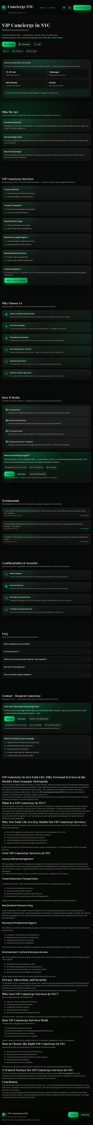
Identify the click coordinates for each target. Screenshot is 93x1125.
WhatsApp (26, 44)
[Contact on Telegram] (63, 7)
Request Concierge (82, 8)
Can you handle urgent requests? (17, 674)
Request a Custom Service (16, 280)
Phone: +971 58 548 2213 (39, 719)
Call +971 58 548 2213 (38, 474)
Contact (52, 8)
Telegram (10, 44)
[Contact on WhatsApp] (69, 7)
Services (43, 8)
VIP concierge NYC (66, 1073)
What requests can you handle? (17, 644)
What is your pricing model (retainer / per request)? (25, 659)
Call (39, 44)
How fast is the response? (14, 667)
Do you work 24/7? (11, 651)
